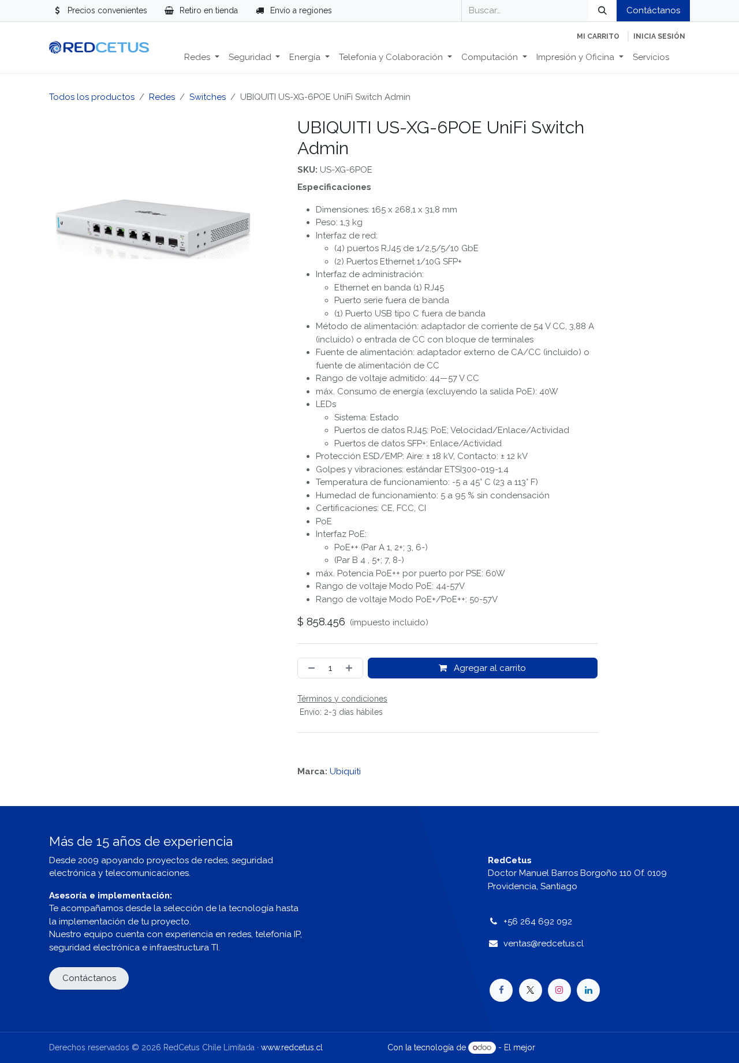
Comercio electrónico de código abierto (614, 1047)
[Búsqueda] (602, 10)
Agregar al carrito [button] (488, 668)
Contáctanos (653, 10)
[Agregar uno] (351, 668)
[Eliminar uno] (309, 668)
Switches (207, 97)
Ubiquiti (345, 771)
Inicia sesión (659, 36)
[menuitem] (202, 57)
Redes (162, 97)
